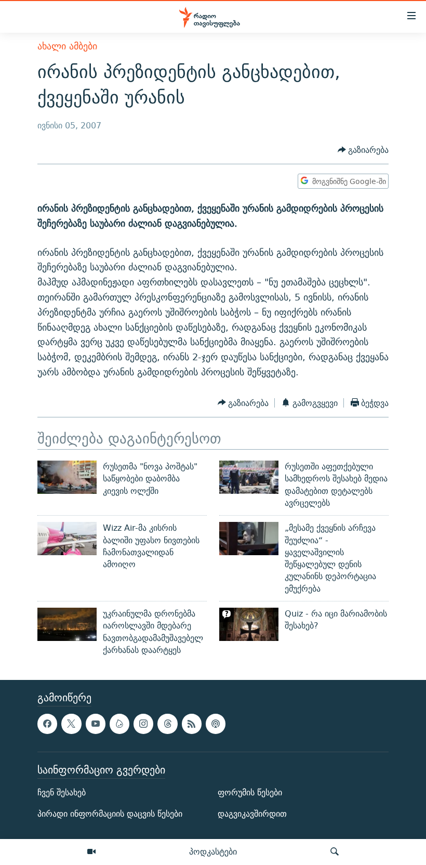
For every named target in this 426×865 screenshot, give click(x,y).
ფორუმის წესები (250, 792)
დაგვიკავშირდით (252, 814)
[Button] (363, 150)
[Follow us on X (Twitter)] (71, 724)
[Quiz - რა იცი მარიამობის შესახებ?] (248, 624)
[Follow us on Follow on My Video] (119, 724)
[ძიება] (334, 852)
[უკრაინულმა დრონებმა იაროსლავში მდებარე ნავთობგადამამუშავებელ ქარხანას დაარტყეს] (67, 624)
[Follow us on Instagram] (143, 724)
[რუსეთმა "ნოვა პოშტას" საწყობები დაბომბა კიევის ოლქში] (67, 477)
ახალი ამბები (67, 46)
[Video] (91, 852)
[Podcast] (215, 724)
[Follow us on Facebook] (47, 724)
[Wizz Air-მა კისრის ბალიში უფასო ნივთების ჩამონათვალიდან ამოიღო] (67, 538)
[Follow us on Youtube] (95, 724)
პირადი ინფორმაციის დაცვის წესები (109, 814)
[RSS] (192, 724)
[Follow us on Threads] (167, 724)
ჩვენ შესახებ (61, 792)
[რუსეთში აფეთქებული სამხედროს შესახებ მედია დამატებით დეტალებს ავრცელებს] (248, 477)
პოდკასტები (213, 851)
